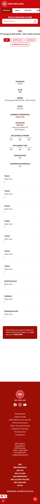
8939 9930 (18, 334)
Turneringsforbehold (20, 164)
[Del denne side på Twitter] (5, 496)
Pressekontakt (20, 414)
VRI (20, 92)
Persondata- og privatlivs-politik (20, 491)
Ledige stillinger (20, 417)
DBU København (20, 476)
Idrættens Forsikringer (20, 429)
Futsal (20, 485)
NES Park (20, 125)
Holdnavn (20, 82)
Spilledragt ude (20, 146)
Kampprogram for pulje (20, 44)
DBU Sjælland (20, 482)
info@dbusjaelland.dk (20, 455)
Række (20, 98)
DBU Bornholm (20, 467)
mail (32, 332)
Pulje (20, 106)
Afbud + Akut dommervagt (20, 426)
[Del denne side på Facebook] (2, 496)
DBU (20, 464)
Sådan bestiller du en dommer (20, 420)
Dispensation (20, 156)
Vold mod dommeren (20, 423)
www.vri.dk (20, 117)
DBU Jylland (20, 473)
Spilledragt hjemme (20, 136)
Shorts (20, 137)
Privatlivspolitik (20, 432)
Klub (20, 90)
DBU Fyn (20, 470)
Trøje (11, 137)
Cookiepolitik (20, 435)
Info (6, 40)
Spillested (20, 123)
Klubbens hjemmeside (20, 115)
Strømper (29, 137)
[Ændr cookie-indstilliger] (3, 501)
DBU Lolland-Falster (20, 479)
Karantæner (30, 40)
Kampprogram (17, 40)
